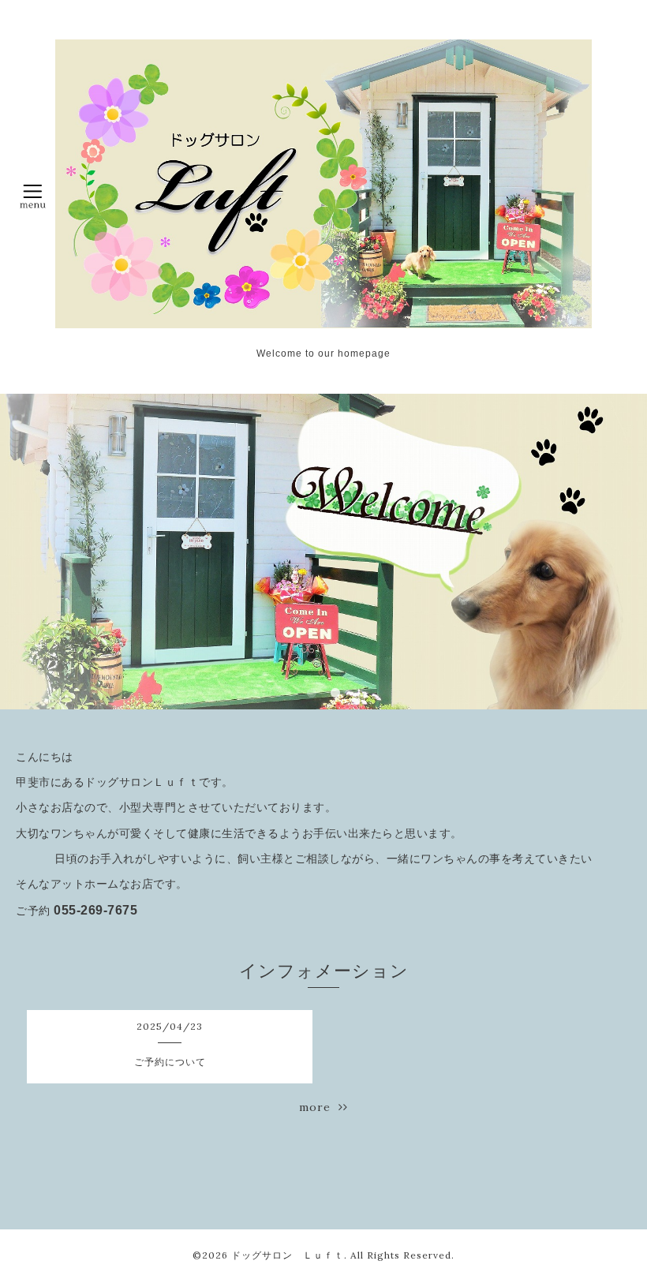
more (318, 1107)
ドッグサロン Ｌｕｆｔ (287, 1255)
